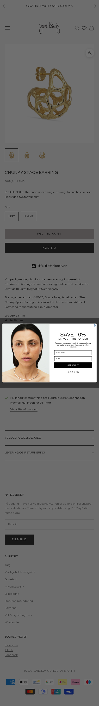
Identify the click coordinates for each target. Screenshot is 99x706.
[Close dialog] (95, 325)
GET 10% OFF (73, 365)
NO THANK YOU (73, 372)
